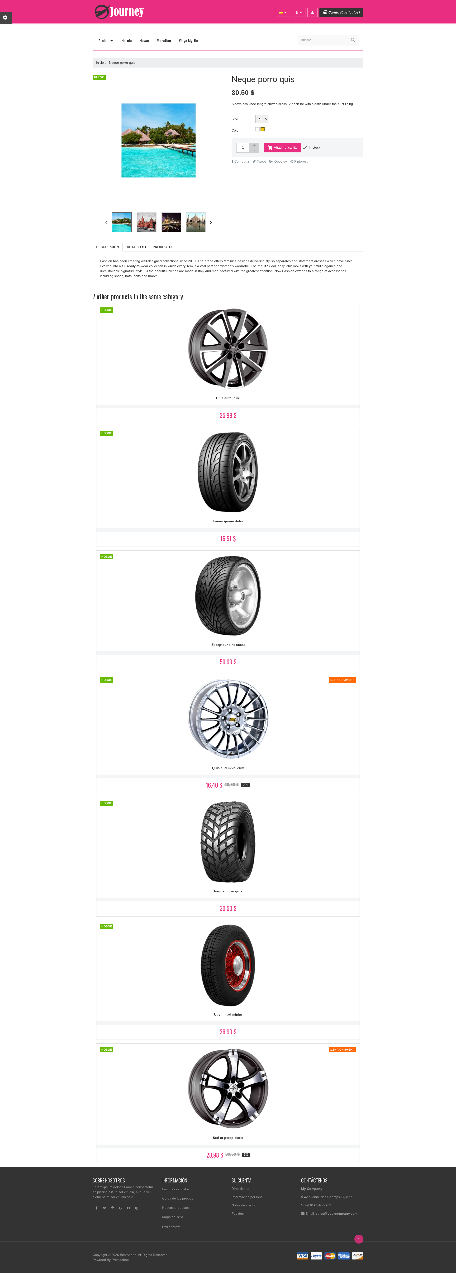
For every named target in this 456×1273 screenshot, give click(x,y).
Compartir (241, 161)
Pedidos (238, 1213)
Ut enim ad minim (228, 1014)
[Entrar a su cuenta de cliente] (312, 12)
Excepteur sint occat (228, 645)
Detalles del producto (149, 247)
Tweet (261, 161)
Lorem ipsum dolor (228, 521)
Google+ (280, 161)
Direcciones (240, 1189)
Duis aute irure (228, 398)
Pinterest (300, 161)
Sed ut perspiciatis (228, 1138)
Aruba (104, 40)
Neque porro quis (228, 891)
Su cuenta (242, 1180)
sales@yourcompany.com (336, 1213)
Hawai (144, 40)
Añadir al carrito (282, 148)
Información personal (247, 1197)
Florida (126, 40)
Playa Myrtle (188, 40)
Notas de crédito (244, 1205)
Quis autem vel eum (228, 768)
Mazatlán (164, 40)
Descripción (107, 247)
